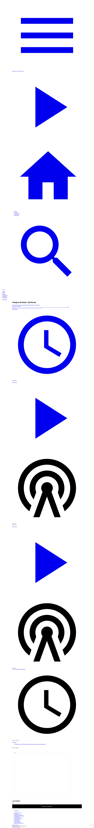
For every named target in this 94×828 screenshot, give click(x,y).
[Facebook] (5, 299)
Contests (16, 212)
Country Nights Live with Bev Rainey (18, 669)
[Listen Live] (47, 417)
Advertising (16, 214)
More (13, 803)
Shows (15, 211)
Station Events (17, 213)
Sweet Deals (16, 215)
